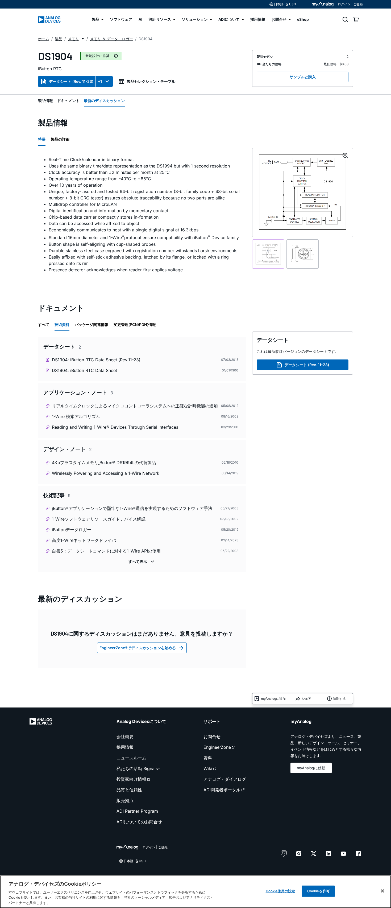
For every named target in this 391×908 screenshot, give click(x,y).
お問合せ (212, 736)
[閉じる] (382, 891)
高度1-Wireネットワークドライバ (84, 540)
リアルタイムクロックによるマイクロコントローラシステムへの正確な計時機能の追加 (135, 405)
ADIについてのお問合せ (139, 821)
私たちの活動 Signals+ (139, 768)
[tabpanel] (142, 214)
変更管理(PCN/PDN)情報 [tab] (135, 324)
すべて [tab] (43, 324)
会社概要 (125, 736)
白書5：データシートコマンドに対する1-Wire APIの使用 (106, 551)
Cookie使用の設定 (280, 891)
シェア (306, 699)
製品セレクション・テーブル (151, 81)
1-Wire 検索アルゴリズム (76, 416)
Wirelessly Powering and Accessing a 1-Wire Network (105, 473)
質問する (339, 699)
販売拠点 (125, 800)
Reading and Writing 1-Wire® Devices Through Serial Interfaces (115, 427)
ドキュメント (68, 100)
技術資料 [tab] (62, 324)
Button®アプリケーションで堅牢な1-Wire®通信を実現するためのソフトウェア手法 (132, 508)
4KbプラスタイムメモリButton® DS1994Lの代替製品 (104, 462)
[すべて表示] (142, 561)
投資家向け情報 (131, 779)
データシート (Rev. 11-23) (71, 81)
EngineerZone (217, 747)
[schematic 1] (268, 254)
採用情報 (125, 747)
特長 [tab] (41, 139)
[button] (82, 38)
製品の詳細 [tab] (60, 139)
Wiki (207, 768)
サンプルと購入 (303, 77)
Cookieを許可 (318, 891)
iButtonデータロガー (71, 529)
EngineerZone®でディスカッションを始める (137, 647)
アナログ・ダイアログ (224, 779)
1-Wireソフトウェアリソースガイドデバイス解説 (98, 519)
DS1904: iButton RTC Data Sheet (84, 370)
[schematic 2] (302, 254)
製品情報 (45, 100)
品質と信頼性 (129, 789)
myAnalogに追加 (273, 699)
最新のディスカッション (104, 100)
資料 (207, 757)
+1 (100, 81)
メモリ (73, 38)
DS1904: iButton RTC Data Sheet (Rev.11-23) (96, 359)
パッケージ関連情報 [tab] (91, 324)
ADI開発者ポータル (221, 789)
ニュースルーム (131, 757)
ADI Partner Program (137, 811)
